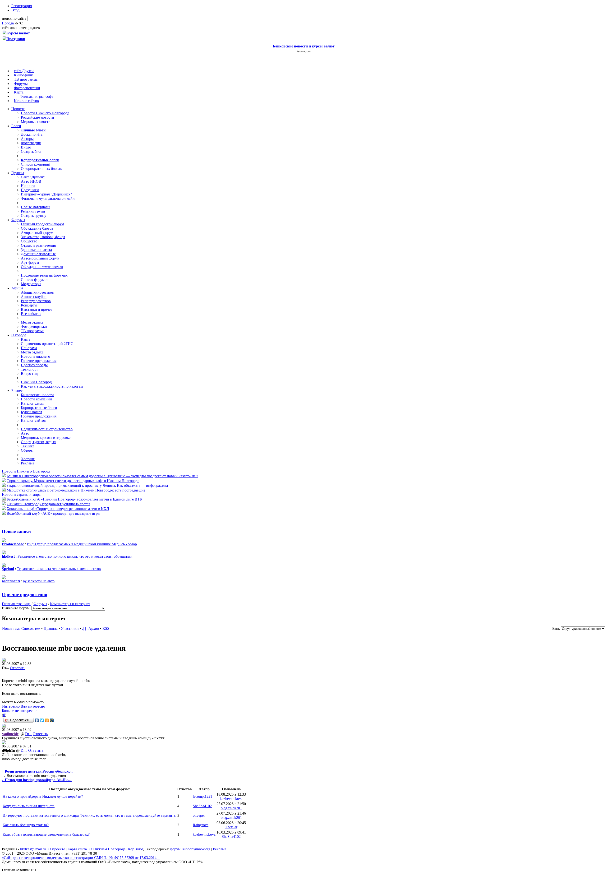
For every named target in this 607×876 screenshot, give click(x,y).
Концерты (29, 305)
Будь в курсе (303, 51)
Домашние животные (38, 254)
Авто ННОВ (31, 181)
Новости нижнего (35, 356)
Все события (31, 314)
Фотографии (31, 143)
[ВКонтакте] (36, 720)
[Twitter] (41, 720)
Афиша (17, 288)
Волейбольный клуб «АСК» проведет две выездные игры (53, 513)
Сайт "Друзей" (33, 177)
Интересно (11, 706)
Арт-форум (30, 262)
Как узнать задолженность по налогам (52, 386)
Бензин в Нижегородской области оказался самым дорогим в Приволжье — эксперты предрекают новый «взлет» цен (102, 476)
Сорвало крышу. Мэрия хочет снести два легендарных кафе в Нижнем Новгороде (73, 481)
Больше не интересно (19, 711)
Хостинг (28, 459)
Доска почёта (31, 134)
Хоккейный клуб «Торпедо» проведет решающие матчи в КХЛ (58, 509)
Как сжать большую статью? (26, 825)
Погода (8, 23)
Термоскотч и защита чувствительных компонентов (59, 569)
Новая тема (11, 628)
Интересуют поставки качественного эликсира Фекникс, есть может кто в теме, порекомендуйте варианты (89, 815)
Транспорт (29, 369)
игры (39, 96)
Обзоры (27, 450)
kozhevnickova (231, 799)
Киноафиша (23, 75)
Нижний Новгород (36, 382)
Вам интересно (33, 706)
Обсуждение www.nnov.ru (42, 267)
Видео (26, 147)
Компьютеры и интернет (70, 604)
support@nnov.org (196, 849)
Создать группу (33, 215)
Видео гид (29, 373)
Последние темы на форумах (44, 275)
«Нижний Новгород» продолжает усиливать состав (48, 504)
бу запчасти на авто (39, 581)
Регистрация (21, 6)
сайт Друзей (24, 71)
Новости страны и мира (21, 494)
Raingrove (200, 825)
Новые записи (16, 531)
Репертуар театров (36, 301)
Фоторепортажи (27, 88)
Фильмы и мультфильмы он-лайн (48, 198)
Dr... (28, 734)
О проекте (56, 849)
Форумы (21, 84)
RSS (105, 628)
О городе (18, 335)
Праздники (30, 190)
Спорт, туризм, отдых (38, 442)
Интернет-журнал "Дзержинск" (46, 194)
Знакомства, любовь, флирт (43, 237)
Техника (27, 446)
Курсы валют (31, 412)
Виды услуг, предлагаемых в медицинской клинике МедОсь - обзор (82, 544)
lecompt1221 (202, 796)
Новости (18, 109)
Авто (25, 433)
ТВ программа (25, 79)
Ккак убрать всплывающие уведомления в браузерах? (46, 834)
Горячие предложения (38, 361)
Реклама (27, 463)
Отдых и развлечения (38, 245)
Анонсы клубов (33, 297)
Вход (15, 10)
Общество (29, 241)
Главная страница (16, 604)
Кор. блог (135, 849)
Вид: (556, 628)
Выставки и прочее (36, 309)
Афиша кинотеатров (37, 292)
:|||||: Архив (90, 628)
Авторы (27, 139)
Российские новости (37, 117)
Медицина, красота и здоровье (45, 438)
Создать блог (31, 151)
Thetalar (231, 827)
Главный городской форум (42, 224)
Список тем (30, 628)
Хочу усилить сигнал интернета (29, 806)
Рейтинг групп (33, 211)
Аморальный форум (37, 233)
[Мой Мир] (51, 720)
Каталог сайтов (26, 101)
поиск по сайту (14, 18)
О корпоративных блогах (41, 169)
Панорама (29, 348)
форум (175, 849)
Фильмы (26, 96)
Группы (17, 173)
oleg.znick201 (231, 808)
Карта (18, 92)
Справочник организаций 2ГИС (47, 344)
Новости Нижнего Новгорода (45, 113)
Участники (70, 628)
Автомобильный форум (40, 258)
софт (49, 96)
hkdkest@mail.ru (33, 849)
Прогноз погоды (34, 365)
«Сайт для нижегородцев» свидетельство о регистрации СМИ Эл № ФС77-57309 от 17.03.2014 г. (81, 858)
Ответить (17, 668)
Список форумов (34, 280)
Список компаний (35, 164)
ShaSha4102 (202, 806)
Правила (51, 628)
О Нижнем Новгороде (107, 849)
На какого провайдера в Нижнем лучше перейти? (43, 796)
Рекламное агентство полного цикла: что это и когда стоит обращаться (75, 556)
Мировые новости (36, 122)
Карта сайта (77, 849)
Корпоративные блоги (39, 408)
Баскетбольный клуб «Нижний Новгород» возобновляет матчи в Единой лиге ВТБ (74, 499)
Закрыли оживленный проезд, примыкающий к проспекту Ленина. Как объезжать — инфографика (87, 485)
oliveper (199, 815)
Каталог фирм (32, 403)
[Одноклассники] (46, 720)
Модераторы (31, 284)
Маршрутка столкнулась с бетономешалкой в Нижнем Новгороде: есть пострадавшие (76, 490)
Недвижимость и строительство (47, 429)
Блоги (16, 126)
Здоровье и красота (36, 250)
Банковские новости (37, 395)
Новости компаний (36, 399)
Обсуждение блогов (37, 228)
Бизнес (17, 391)
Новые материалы (35, 207)
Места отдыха (32, 322)
